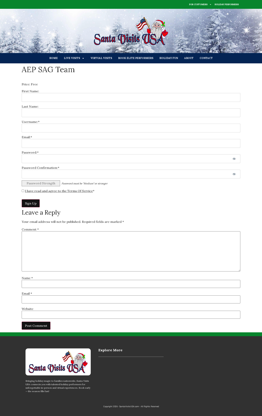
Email (27, 293)
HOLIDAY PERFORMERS (227, 4)
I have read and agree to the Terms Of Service (59, 191)
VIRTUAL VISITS (101, 58)
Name (27, 278)
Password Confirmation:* (40, 168)
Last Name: (30, 106)
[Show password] (234, 158)
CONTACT (206, 58)
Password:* (30, 152)
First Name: (30, 91)
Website (27, 308)
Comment (30, 229)
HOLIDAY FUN (168, 58)
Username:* (31, 122)
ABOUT (189, 58)
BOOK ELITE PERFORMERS (135, 58)
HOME (53, 58)
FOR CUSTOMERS (198, 4)
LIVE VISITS (72, 58)
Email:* (27, 137)
